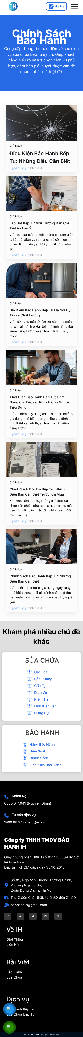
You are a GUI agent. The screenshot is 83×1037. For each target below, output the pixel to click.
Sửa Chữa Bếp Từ (20, 1014)
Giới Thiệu (14, 939)
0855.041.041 (15, 803)
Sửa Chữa (14, 977)
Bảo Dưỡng (42, 679)
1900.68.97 (13, 822)
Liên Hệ (12, 944)
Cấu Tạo (40, 686)
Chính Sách (38, 758)
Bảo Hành (14, 972)
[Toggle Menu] (74, 6)
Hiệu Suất (37, 751)
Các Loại (40, 672)
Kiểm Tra (41, 699)
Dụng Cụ (41, 713)
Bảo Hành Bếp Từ (20, 1009)
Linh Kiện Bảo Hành (45, 765)
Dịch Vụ (40, 692)
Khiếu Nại (19, 796)
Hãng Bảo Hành (42, 744)
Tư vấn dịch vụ (24, 815)
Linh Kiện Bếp (45, 706)
